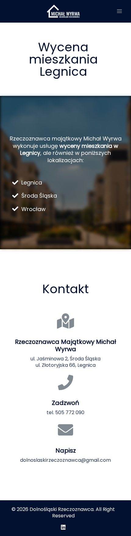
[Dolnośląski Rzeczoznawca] (63, 11)
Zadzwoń (65, 403)
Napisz (65, 450)
